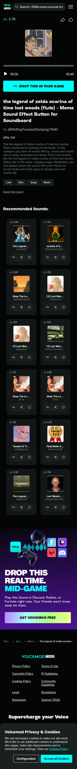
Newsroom (19, 699)
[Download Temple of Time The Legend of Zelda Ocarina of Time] (29, 457)
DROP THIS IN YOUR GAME (41, 86)
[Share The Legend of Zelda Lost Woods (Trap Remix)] (21, 507)
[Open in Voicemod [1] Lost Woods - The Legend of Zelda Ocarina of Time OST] (14, 357)
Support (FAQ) (50, 699)
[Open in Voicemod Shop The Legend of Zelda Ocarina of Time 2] (48, 407)
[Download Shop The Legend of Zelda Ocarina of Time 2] (63, 407)
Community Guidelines (48, 682)
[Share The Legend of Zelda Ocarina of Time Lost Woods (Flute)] (21, 257)
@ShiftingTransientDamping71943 (33, 129)
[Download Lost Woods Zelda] (63, 507)
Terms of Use (49, 666)
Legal (15, 692)
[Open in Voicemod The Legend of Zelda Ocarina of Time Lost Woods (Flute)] (14, 257)
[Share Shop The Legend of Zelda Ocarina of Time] (21, 307)
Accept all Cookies (56, 758)
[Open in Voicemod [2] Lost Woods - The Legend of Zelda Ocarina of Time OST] (48, 307)
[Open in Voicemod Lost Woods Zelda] (48, 507)
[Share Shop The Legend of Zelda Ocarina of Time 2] (55, 407)
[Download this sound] (71, 20)
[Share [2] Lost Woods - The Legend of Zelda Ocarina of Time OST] (55, 307)
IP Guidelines (49, 673)
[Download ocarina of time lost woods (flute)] (63, 257)
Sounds (19, 641)
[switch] (5, 74)
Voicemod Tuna (7, 641)
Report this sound (13, 191)
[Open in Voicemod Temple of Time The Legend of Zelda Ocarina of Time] (14, 457)
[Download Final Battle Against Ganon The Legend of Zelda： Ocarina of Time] (63, 457)
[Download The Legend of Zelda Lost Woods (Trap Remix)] (29, 507)
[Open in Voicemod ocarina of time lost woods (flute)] (48, 257)
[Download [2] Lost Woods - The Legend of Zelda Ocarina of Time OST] (63, 307)
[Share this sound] (63, 20)
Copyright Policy (22, 673)
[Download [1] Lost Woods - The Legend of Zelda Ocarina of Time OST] (29, 357)
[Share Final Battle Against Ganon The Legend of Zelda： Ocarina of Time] (55, 457)
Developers (48, 692)
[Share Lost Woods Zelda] (55, 507)
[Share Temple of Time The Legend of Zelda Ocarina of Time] (21, 457)
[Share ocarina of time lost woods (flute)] (55, 257)
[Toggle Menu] (71, 7)
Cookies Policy (58, 749)
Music (31, 641)
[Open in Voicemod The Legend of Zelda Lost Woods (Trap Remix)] (14, 507)
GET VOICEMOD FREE (38, 618)
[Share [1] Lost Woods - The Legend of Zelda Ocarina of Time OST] (21, 357)
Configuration (26, 758)
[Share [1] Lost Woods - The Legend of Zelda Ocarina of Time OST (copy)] (55, 357)
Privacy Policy (21, 666)
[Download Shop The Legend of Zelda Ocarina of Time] (29, 307)
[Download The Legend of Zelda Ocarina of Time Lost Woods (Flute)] (29, 257)
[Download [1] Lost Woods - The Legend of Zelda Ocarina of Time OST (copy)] (63, 357)
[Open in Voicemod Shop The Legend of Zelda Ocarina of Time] (14, 307)
